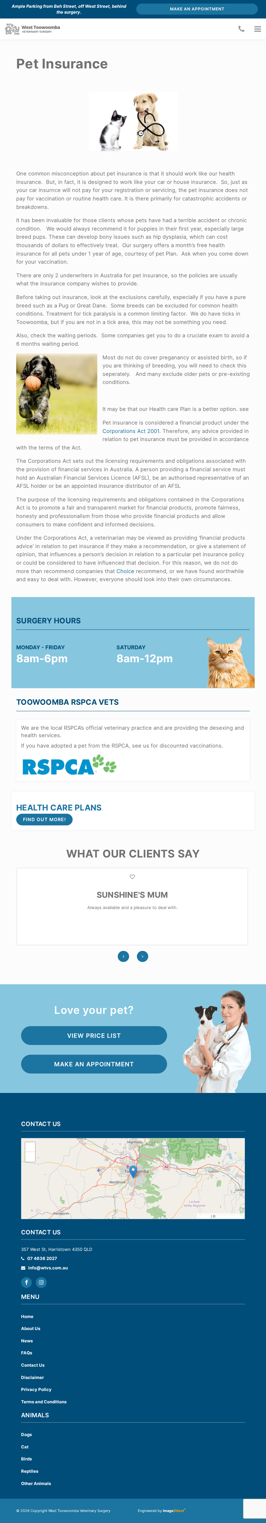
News (27, 1340)
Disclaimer (32, 1377)
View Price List (94, 1035)
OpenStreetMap (229, 1216)
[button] (257, 28)
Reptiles (29, 1471)
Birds (26, 1458)
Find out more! (44, 819)
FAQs (26, 1352)
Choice (125, 571)
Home (27, 1316)
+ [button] (30, 1147)
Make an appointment (197, 8)
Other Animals (36, 1483)
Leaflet (204, 1216)
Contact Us (32, 1365)
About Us (30, 1328)
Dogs (26, 1434)
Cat (25, 1446)
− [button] (30, 1157)
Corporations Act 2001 (131, 431)
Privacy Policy (36, 1389)
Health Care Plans (59, 807)
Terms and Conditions (43, 1401)
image (173, 1510)
